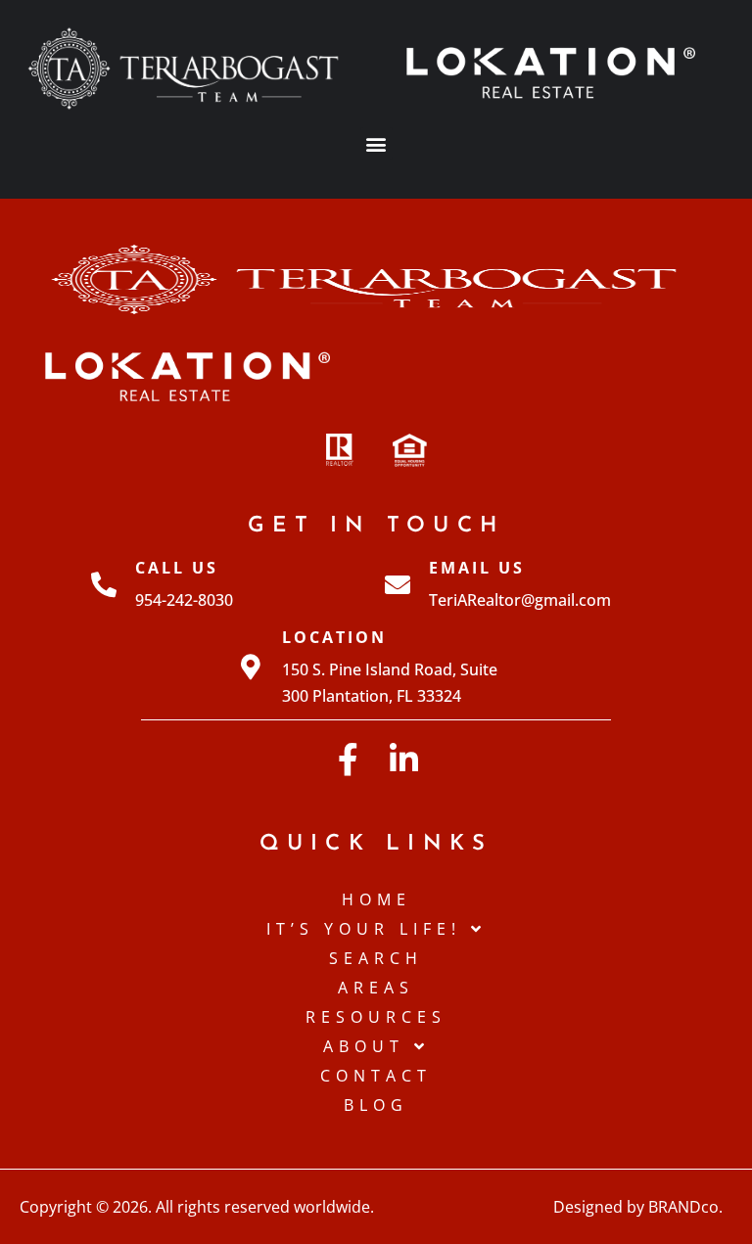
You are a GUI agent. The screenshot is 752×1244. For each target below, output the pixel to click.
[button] (376, 143)
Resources (376, 1017)
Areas (376, 987)
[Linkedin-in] (404, 759)
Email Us (477, 567)
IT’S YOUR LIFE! (363, 929)
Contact (376, 1075)
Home (376, 899)
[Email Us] (397, 584)
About (363, 1046)
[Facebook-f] (348, 759)
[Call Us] (103, 584)
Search (376, 958)
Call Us (176, 567)
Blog (376, 1105)
